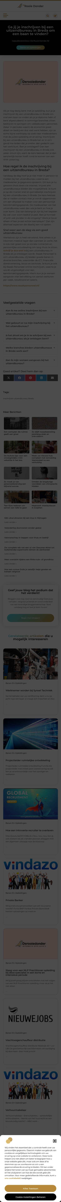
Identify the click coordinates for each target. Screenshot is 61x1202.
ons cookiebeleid (13, 1178)
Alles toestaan (30, 1188)
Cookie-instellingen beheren (31, 1197)
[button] (54, 1140)
